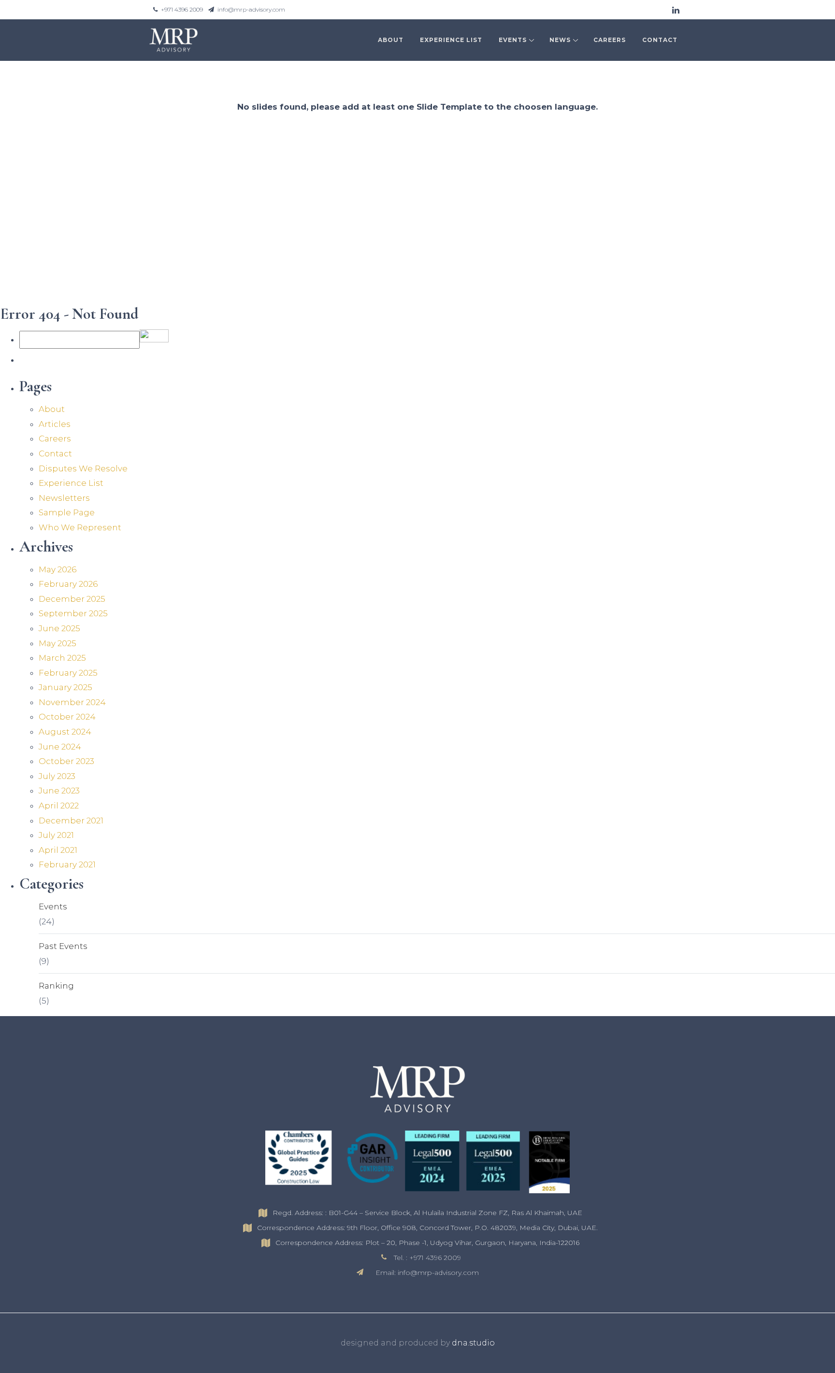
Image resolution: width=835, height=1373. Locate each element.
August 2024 (65, 731)
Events (513, 39)
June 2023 (59, 790)
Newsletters (64, 498)
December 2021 (71, 820)
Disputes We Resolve (83, 468)
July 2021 (56, 835)
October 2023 (66, 761)
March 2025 (62, 658)
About (390, 39)
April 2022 (59, 805)
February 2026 (68, 584)
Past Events (63, 946)
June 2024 (60, 746)
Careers (609, 39)
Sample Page (67, 512)
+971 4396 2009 (181, 9)
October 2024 (67, 717)
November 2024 (72, 702)
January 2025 (65, 687)
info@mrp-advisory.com (250, 9)
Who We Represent (80, 527)
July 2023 (57, 776)
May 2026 (57, 569)
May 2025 (57, 643)
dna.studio (473, 1342)
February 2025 (68, 673)
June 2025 (59, 628)
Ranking (56, 986)
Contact (659, 39)
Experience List (451, 39)
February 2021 (67, 864)
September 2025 (73, 613)
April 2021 (58, 850)
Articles (55, 424)
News (560, 39)
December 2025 (72, 599)
